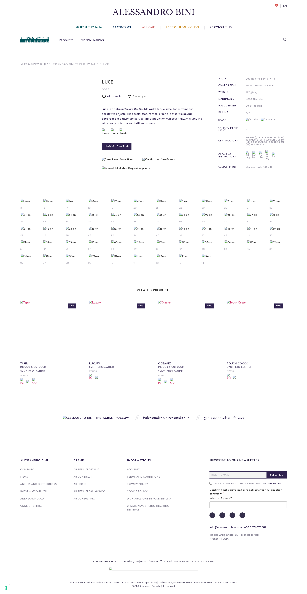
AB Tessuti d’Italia (88, 27)
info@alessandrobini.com (225, 527)
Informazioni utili (34, 491)
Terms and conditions (143, 477)
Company (27, 469)
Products (66, 40)
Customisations (92, 40)
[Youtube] (222, 515)
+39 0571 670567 (255, 527)
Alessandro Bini (33, 64)
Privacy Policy (137, 484)
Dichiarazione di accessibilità (149, 499)
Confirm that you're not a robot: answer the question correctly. (245, 492)
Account (133, 469)
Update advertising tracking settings (148, 508)
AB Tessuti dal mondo (182, 27)
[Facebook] (212, 515)
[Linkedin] (242, 515)
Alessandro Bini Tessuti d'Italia (74, 64)
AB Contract (122, 27)
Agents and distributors (38, 484)
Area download (32, 499)
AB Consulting (221, 27)
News (24, 477)
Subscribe (276, 475)
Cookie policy (137, 491)
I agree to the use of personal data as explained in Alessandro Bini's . (248, 483)
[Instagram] (232, 515)
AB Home (148, 27)
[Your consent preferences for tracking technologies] (6, 587)
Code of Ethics (31, 506)
